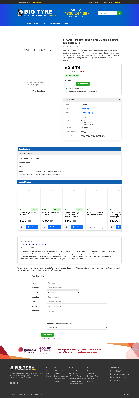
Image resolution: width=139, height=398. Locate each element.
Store (66, 23)
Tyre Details (69, 100)
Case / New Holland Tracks (77, 378)
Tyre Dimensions (25, 153)
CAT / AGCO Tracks (75, 376)
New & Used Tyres (92, 376)
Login (118, 2)
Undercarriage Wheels (76, 383)
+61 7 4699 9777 (38, 2)
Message (35, 310)
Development (55, 23)
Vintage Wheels (59, 381)
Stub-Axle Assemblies (61, 376)
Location (35, 297)
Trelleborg (85, 109)
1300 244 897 (77, 13)
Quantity (68, 80)
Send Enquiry (47, 334)
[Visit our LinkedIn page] (14, 383)
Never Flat (90, 381)
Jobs (97, 2)
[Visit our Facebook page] (11, 383)
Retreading (90, 373)
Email (34, 302)
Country (35, 292)
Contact (74, 23)
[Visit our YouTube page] (17, 383)
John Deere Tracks (75, 381)
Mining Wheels (58, 371)
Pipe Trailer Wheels (60, 378)
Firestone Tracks (74, 373)
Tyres (28, 23)
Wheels (36, 23)
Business (38, 287)
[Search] (119, 13)
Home (21, 23)
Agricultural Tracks (74, 371)
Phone (34, 306)
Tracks (45, 23)
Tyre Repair (90, 378)
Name (34, 283)
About (91, 2)
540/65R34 (72, 35)
